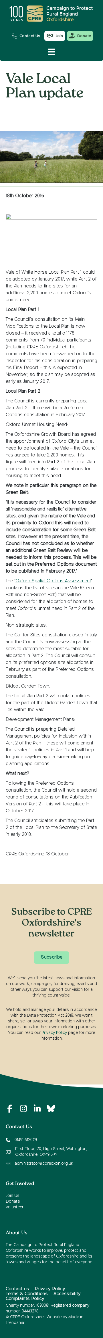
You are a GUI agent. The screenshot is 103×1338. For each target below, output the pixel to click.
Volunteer (14, 1207)
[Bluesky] (51, 1109)
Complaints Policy (25, 1299)
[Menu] (51, 52)
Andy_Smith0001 (69, 110)
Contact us (17, 1289)
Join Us (12, 1196)
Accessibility (67, 1294)
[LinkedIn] (37, 1109)
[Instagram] (23, 1109)
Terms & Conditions (27, 1294)
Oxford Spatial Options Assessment (53, 581)
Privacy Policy (54, 1033)
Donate (13, 1201)
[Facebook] (10, 1109)
